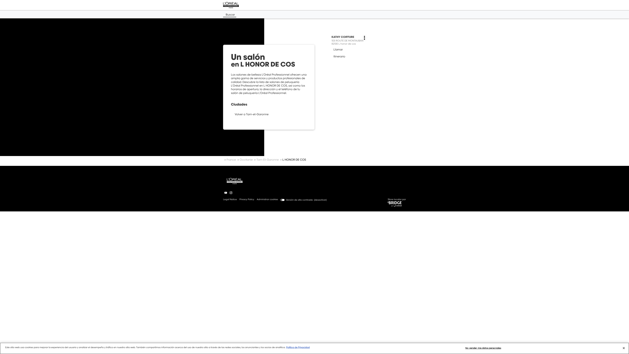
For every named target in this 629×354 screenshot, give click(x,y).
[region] (314, 348)
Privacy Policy (246, 199)
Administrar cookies (267, 199)
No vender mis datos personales (483, 348)
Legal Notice (230, 199)
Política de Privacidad (298, 347)
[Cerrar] (623, 348)
